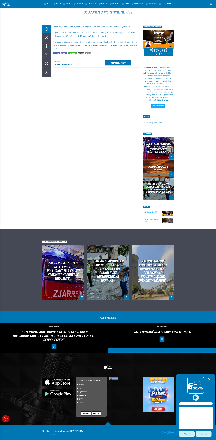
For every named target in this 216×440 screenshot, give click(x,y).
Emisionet (92, 3)
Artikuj (79, 3)
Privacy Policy (50, 434)
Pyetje (104, 3)
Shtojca (115, 3)
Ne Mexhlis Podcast (151, 219)
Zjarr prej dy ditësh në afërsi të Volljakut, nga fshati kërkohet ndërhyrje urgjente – (158, 147)
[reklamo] (158, 411)
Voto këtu (85, 413)
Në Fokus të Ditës (151, 212)
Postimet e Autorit (118, 63)
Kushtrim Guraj (63, 64)
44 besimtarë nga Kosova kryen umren (162, 332)
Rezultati (96, 413)
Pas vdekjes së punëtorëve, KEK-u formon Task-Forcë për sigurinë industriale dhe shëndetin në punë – (153, 270)
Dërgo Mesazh (167, 3)
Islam (58, 3)
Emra (127, 3)
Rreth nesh (138, 3)
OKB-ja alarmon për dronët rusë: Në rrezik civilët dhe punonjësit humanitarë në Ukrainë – (158, 188)
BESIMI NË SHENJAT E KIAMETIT (158, 168)
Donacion (152, 3)
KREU (49, 3)
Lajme (68, 3)
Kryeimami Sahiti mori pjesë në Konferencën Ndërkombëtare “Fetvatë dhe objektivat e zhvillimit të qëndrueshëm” (54, 336)
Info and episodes (158, 106)
